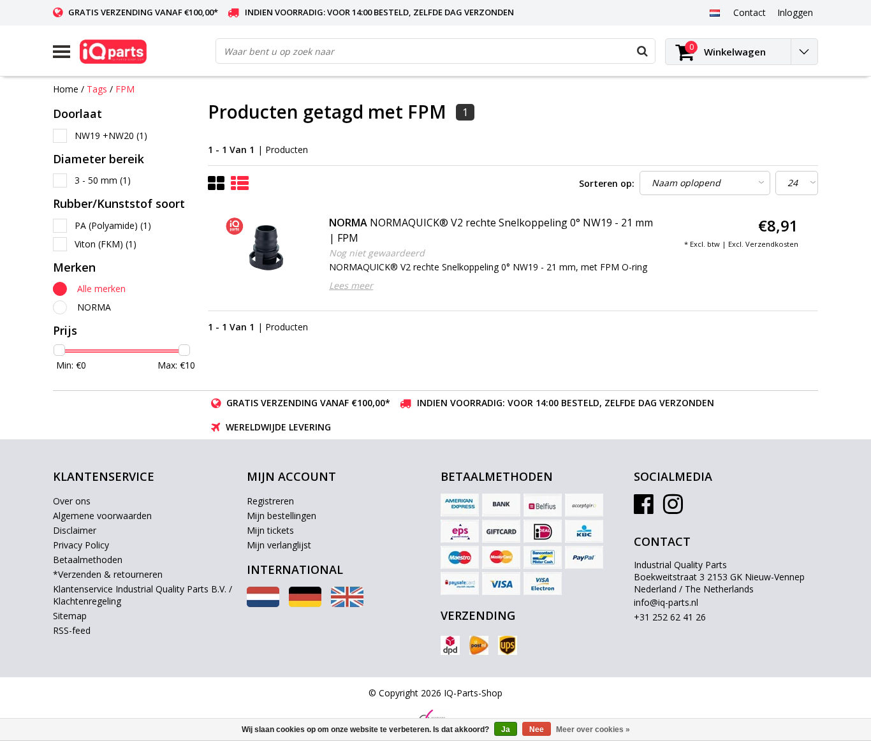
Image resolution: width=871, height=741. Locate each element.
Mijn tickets (270, 530)
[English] (347, 604)
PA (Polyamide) (113, 225)
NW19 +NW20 (111, 135)
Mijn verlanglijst (279, 545)
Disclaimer (74, 530)
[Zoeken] (642, 51)
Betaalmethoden (87, 560)
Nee (536, 729)
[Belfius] (542, 505)
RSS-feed (72, 630)
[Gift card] (501, 531)
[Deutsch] (305, 604)
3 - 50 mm (103, 180)
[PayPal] (584, 557)
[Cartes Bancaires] (584, 505)
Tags (97, 89)
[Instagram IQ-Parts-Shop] (673, 509)
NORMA (94, 307)
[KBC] (584, 531)
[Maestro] (460, 557)
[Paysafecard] (460, 583)
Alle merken (101, 288)
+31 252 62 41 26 (670, 617)
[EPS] (460, 531)
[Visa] (501, 583)
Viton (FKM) (105, 244)
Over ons (72, 501)
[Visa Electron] (542, 583)
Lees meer (351, 285)
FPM (125, 89)
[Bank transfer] (501, 505)
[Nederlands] (714, 12)
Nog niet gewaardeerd (377, 253)
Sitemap (70, 616)
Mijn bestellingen (281, 516)
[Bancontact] (542, 557)
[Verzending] (450, 645)
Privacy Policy (81, 545)
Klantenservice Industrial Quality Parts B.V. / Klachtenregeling (142, 595)
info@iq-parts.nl (666, 602)
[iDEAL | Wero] (542, 531)
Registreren (270, 501)
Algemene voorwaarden (102, 516)
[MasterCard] (501, 557)
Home (65, 89)
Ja (505, 729)
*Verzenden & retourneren (108, 574)
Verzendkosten (771, 244)
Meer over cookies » (593, 729)
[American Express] (460, 505)
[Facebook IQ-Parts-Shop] (644, 509)
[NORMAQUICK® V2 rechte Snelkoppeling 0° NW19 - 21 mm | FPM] (267, 247)
